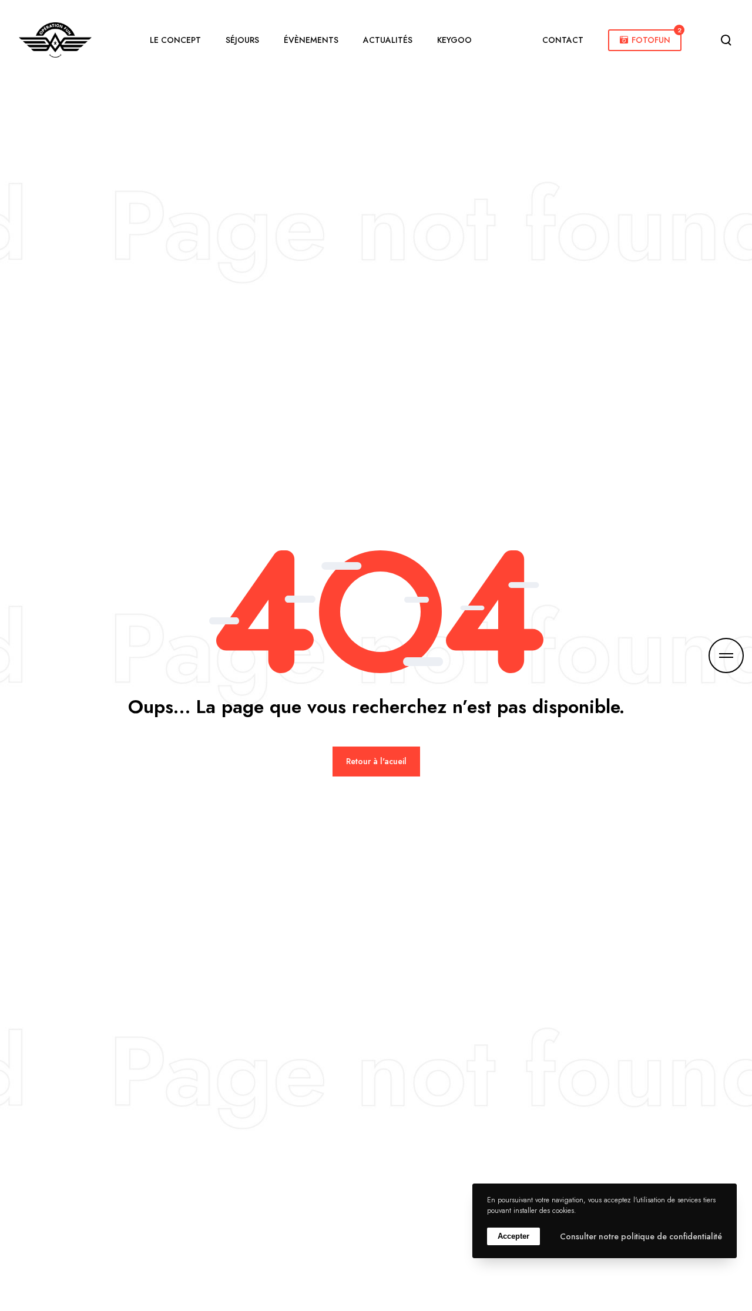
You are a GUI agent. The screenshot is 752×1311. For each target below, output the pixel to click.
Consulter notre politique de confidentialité (641, 1236)
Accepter (513, 1236)
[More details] (726, 655)
